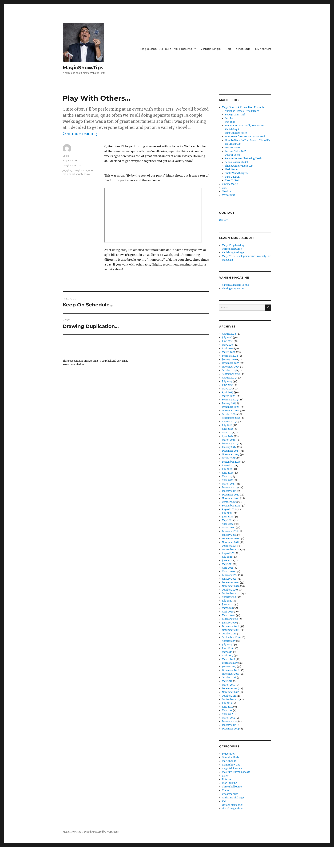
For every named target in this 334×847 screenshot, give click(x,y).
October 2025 (229, 370)
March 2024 (228, 439)
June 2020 (227, 604)
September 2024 (231, 417)
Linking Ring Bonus (233, 288)
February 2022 (230, 531)
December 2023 (230, 450)
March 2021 (228, 571)
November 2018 (230, 673)
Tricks (225, 790)
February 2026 (230, 355)
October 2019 (229, 633)
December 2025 (230, 363)
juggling (68, 170)
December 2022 (230, 494)
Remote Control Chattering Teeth (243, 158)
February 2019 (230, 662)
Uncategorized (230, 794)
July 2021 (227, 556)
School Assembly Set (236, 162)
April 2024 (227, 436)
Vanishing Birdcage (233, 252)
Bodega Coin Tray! (235, 114)
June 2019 (227, 648)
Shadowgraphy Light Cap (239, 165)
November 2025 (231, 366)
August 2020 (229, 597)
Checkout (243, 48)
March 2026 (229, 352)
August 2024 (229, 421)
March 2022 (228, 527)
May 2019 (227, 651)
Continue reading (80, 133)
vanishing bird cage (233, 797)
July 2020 (227, 600)
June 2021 (227, 560)
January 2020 (229, 622)
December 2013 (230, 728)
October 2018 (229, 677)
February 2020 (230, 619)
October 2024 (229, 414)
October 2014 (229, 695)
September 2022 (231, 505)
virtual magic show (232, 808)
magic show (80, 170)
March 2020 (228, 615)
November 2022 (231, 498)
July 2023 (227, 469)
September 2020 (231, 593)
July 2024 (227, 425)
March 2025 (228, 396)
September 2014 (231, 699)
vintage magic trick (232, 804)
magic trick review (232, 768)
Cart (228, 48)
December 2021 (230, 538)
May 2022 (227, 520)
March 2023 (228, 483)
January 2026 (229, 359)
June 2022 (227, 516)
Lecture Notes (232, 147)
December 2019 (230, 626)
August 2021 (229, 553)
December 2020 (230, 582)
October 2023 (229, 458)
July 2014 (227, 703)
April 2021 (227, 567)
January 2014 (229, 725)
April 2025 (227, 392)
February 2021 (230, 575)
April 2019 (227, 655)
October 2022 (229, 502)
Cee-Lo (229, 118)
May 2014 (227, 710)
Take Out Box (232, 176)
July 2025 (227, 381)
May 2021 (227, 564)
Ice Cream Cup (233, 143)
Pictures (226, 779)
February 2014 (230, 721)
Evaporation (228, 753)
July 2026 (227, 337)
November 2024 (231, 410)
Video (225, 801)
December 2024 (230, 406)
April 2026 (228, 348)
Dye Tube (230, 121)
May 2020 (227, 608)
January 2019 (229, 666)
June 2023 (227, 472)
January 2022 (229, 534)
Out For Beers (232, 154)
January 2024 (229, 447)
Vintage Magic (211, 48)
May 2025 (227, 388)
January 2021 (229, 578)
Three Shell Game (232, 248)
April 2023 (227, 480)
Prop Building (229, 783)
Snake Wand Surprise (237, 173)
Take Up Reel (232, 180)
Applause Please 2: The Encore (242, 111)
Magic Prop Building (233, 245)
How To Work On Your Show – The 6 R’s (247, 140)
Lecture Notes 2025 (235, 151)
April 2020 (227, 611)
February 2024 (230, 443)
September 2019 (231, 637)
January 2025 (229, 403)
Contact (223, 220)
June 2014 (227, 706)
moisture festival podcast (236, 772)
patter (225, 775)
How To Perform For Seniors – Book (245, 136)
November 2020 (231, 586)
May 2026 (227, 344)
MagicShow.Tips (83, 68)
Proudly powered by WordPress (101, 831)
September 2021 (231, 549)
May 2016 (227, 681)
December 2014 (230, 688)
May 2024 (227, 432)
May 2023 (227, 476)
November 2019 (230, 630)
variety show (83, 174)
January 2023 (229, 491)
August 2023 (229, 465)
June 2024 (227, 428)
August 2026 (229, 333)
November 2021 (230, 542)
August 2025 (229, 377)
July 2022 (227, 513)
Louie (66, 155)
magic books (229, 761)
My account (263, 48)
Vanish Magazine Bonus (235, 284)
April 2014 (227, 714)
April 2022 (227, 523)
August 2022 (229, 509)
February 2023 (230, 487)
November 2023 (230, 454)
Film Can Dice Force (236, 132)
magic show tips (72, 165)
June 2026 (227, 341)
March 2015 (228, 684)
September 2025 (231, 374)
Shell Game (231, 169)
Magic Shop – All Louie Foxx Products (166, 48)
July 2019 (227, 644)
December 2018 (230, 670)
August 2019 (229, 640)
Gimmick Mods (230, 757)
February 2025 (230, 399)
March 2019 (228, 659)
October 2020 (229, 589)
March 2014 (228, 717)
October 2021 (229, 545)
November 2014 (230, 692)
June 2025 (227, 385)
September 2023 (231, 461)
